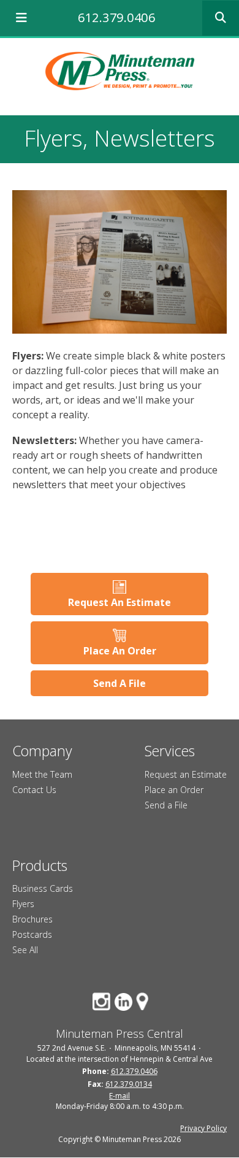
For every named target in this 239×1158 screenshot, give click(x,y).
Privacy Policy (203, 1128)
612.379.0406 (116, 17)
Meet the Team (42, 774)
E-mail (119, 1096)
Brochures (32, 919)
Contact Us (34, 790)
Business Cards (42, 888)
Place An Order (119, 651)
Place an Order (174, 790)
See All (25, 950)
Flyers (23, 904)
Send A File (119, 683)
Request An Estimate (119, 602)
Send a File (166, 805)
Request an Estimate (186, 774)
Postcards (32, 934)
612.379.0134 (128, 1084)
